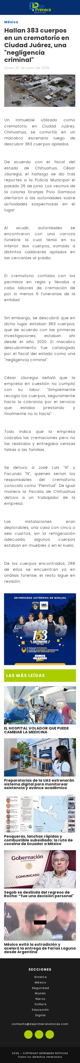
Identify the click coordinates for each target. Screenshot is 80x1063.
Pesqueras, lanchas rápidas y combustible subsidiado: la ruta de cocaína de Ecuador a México (38, 840)
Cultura (41, 1004)
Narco (40, 999)
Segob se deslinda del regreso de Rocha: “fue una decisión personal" (39, 894)
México (11, 22)
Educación (40, 1009)
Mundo (40, 993)
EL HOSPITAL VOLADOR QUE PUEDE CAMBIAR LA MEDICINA (36, 730)
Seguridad (40, 988)
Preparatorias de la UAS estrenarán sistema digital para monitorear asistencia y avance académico (39, 784)
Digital (40, 1015)
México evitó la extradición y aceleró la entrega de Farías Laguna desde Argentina (40, 948)
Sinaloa (40, 977)
